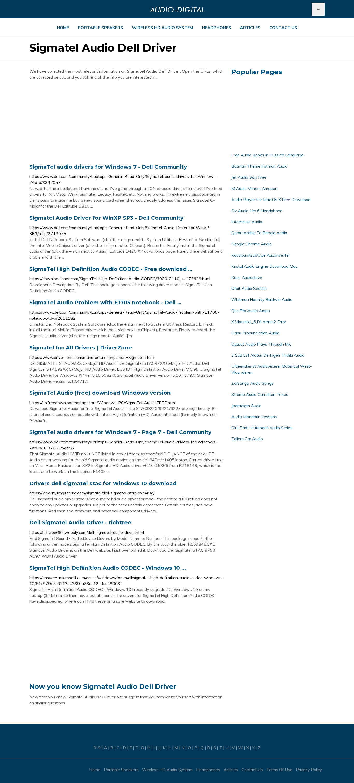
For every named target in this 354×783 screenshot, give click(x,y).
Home (63, 27)
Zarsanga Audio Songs (252, 383)
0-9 (97, 747)
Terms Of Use (279, 769)
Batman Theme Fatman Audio (259, 166)
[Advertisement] (126, 121)
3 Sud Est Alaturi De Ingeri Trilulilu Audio (268, 355)
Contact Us (283, 27)
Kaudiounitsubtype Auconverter (260, 255)
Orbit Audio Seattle (249, 288)
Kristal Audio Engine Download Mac (264, 266)
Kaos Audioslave (246, 277)
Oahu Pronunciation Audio (255, 332)
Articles (250, 27)
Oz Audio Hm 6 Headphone (256, 210)
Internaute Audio (246, 221)
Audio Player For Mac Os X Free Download (270, 199)
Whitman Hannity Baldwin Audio (261, 299)
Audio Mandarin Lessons (254, 416)
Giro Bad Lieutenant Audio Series (261, 427)
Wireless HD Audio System (162, 27)
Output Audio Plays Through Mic (261, 344)
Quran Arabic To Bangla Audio (259, 232)
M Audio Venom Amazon (254, 188)
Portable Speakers (100, 27)
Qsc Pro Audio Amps (250, 310)
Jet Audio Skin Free (248, 177)
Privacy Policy (309, 769)
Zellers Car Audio (247, 438)
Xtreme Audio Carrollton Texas (259, 394)
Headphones (216, 27)
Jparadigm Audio (246, 405)
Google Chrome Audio (251, 243)
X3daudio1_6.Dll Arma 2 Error (258, 321)
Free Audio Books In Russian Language (267, 154)
